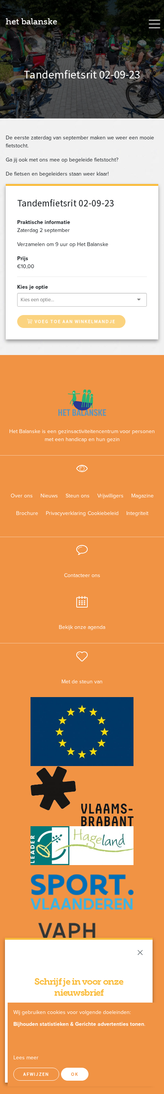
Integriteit (137, 513)
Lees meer (26, 1057)
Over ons (22, 496)
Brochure (27, 513)
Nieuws (49, 496)
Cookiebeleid (103, 513)
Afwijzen (36, 1074)
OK (75, 1074)
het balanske (31, 21)
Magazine (142, 496)
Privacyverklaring (63, 513)
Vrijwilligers (110, 496)
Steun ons (78, 496)
